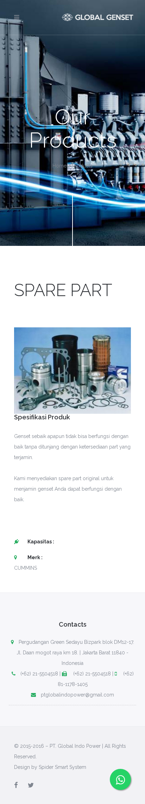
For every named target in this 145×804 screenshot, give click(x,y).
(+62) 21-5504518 (39, 673)
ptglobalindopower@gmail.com (77, 695)
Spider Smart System (62, 767)
